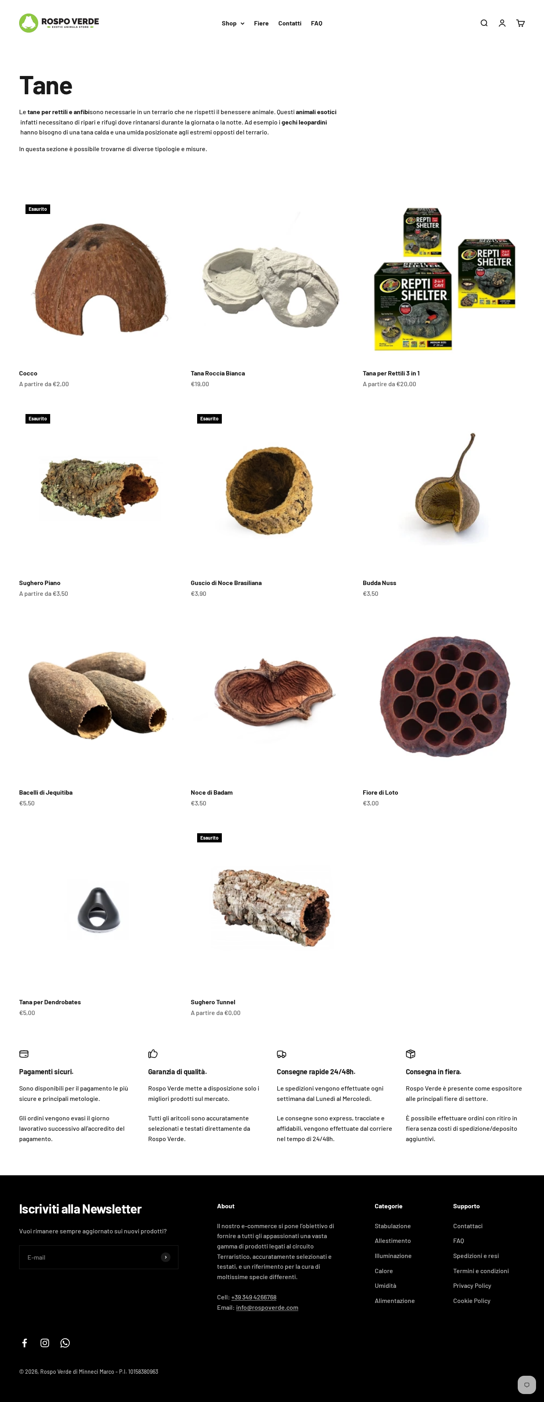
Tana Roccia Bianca (218, 373)
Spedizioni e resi (476, 1255)
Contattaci (468, 1225)
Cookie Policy (472, 1300)
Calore (384, 1270)
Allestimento (393, 1240)
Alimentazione (395, 1300)
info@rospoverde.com (267, 1307)
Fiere (261, 23)
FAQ (316, 23)
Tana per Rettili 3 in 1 (391, 373)
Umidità (385, 1285)
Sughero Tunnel (213, 1001)
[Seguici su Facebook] (24, 1343)
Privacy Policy (472, 1285)
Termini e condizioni (481, 1270)
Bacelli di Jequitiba (45, 792)
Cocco (28, 373)
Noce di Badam (212, 792)
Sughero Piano (40, 582)
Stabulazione (393, 1225)
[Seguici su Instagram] (44, 1343)
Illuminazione (393, 1255)
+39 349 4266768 (253, 1297)
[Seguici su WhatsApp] (65, 1343)
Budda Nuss (379, 582)
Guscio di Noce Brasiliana (226, 582)
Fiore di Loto (380, 792)
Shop (229, 23)
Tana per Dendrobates (50, 1001)
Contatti (289, 23)
